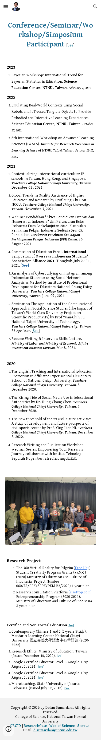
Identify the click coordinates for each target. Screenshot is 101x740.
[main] (50, 35)
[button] (5, 6)
